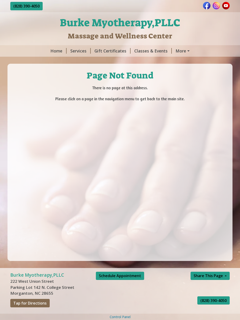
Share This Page (209, 275)
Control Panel (120, 317)
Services (78, 51)
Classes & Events (151, 51)
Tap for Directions (30, 303)
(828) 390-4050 (26, 6)
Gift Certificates (110, 51)
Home (56, 51)
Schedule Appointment (120, 275)
